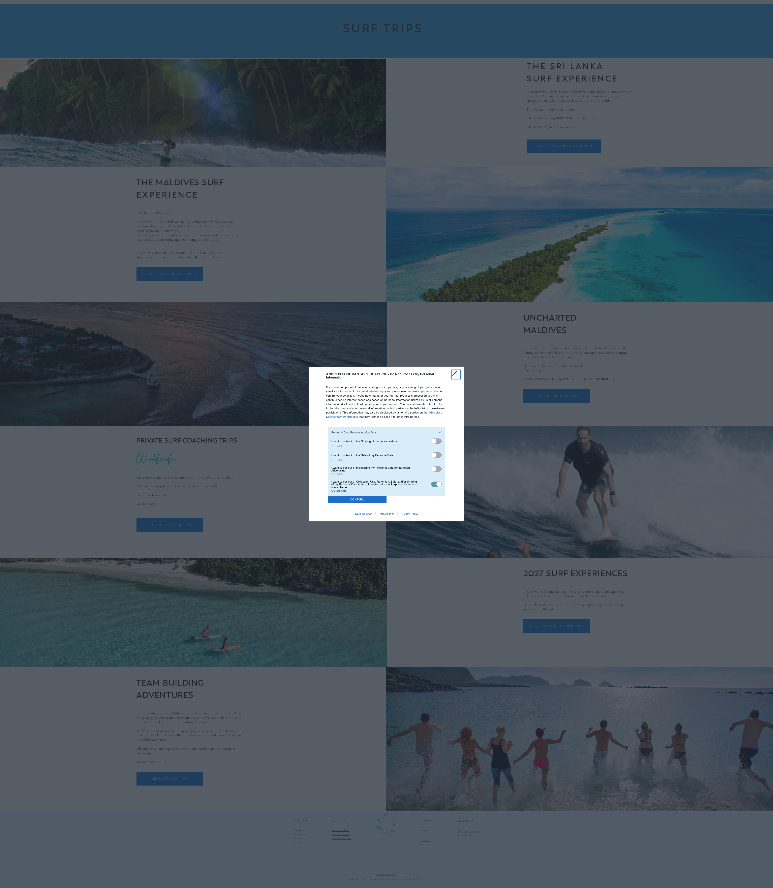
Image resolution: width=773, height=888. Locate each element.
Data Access (386, 513)
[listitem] (386, 432)
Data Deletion (363, 513)
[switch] (436, 441)
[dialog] (386, 444)
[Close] (456, 374)
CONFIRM (357, 499)
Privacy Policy (409, 513)
